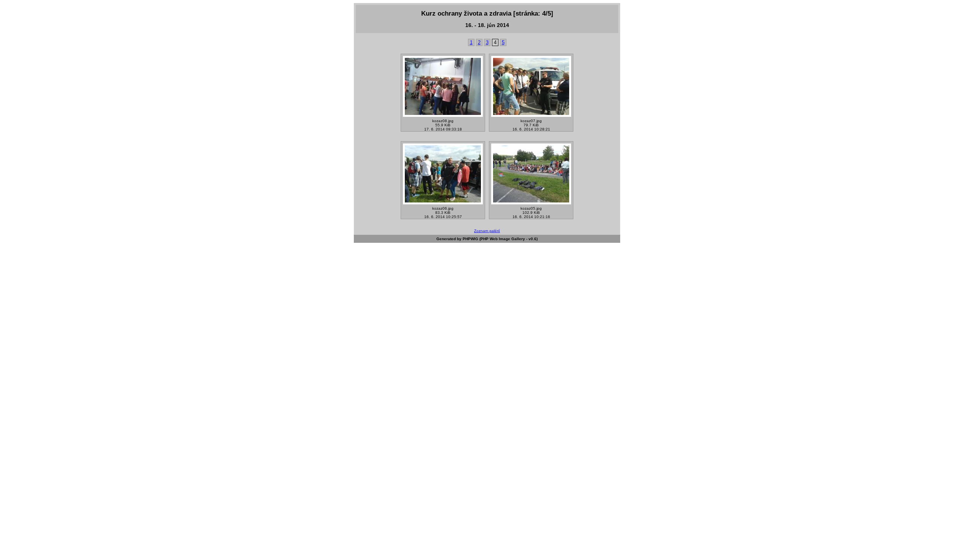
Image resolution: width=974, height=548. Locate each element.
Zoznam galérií (487, 231)
